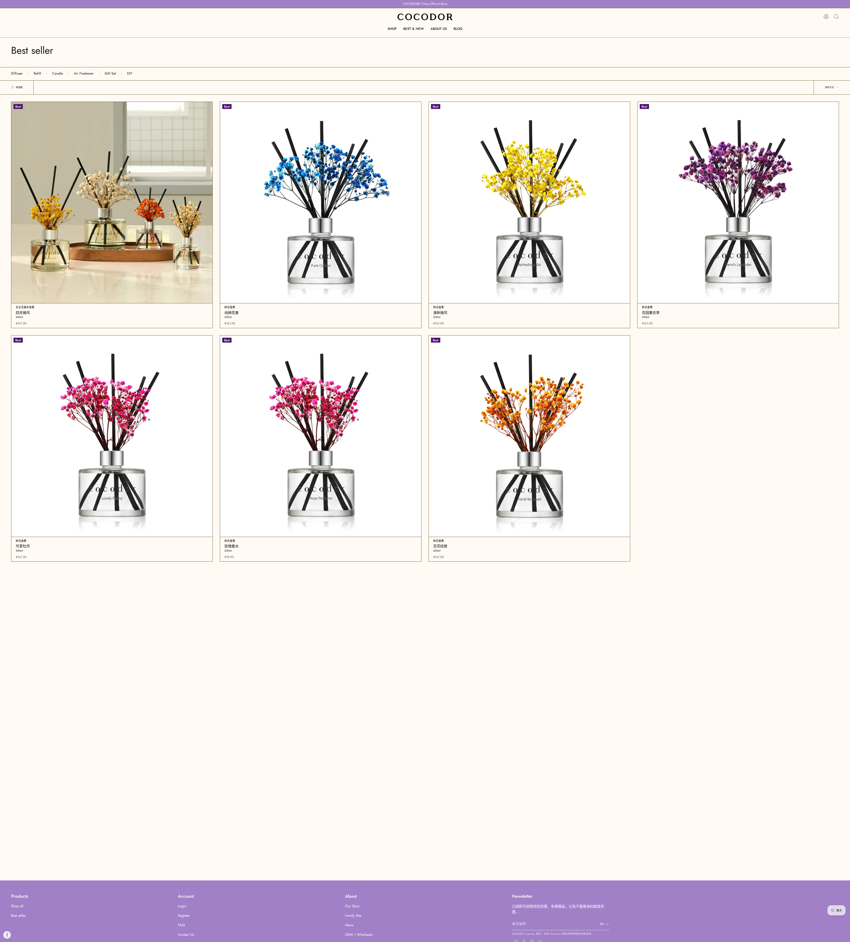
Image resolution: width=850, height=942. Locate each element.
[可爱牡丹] (111, 436)
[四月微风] (111, 202)
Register (184, 915)
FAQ (181, 925)
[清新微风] (529, 202)
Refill (37, 73)
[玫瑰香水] (320, 436)
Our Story (352, 906)
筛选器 (19, 87)
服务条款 (580, 934)
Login (182, 906)
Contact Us (186, 934)
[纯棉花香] (320, 202)
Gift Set (110, 73)
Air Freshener (84, 73)
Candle (57, 73)
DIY (129, 73)
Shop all (17, 906)
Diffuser (17, 73)
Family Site (353, 915)
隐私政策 (567, 934)
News (349, 925)
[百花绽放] (529, 436)
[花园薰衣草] (738, 202)
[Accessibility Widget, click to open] (7, 935)
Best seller (18, 915)
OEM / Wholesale (359, 934)
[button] (392, 28)
